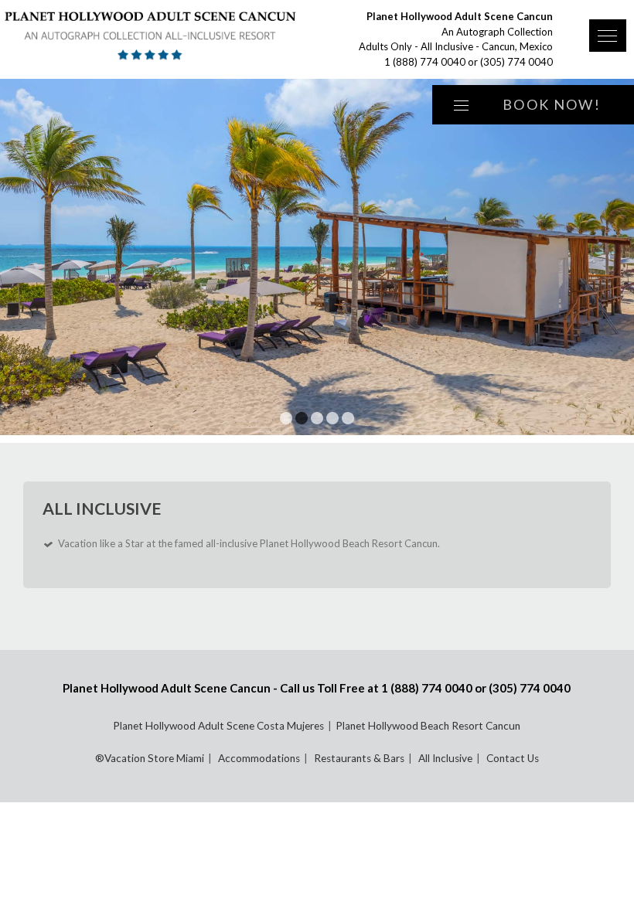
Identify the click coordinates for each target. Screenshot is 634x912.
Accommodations (259, 758)
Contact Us (512, 758)
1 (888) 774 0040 (424, 62)
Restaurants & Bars (359, 758)
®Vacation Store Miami (149, 758)
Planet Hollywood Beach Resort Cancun (428, 726)
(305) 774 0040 (516, 62)
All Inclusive (445, 758)
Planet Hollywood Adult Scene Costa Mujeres (218, 726)
